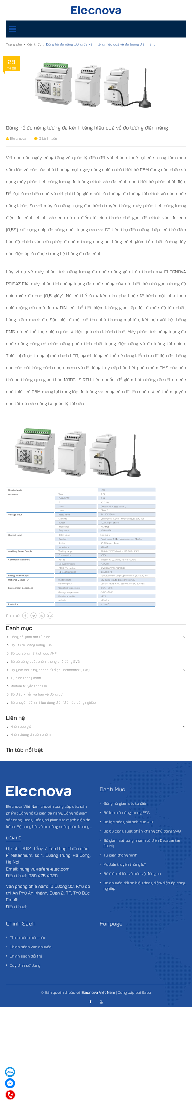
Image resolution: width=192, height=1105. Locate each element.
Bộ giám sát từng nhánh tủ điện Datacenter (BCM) (50, 670)
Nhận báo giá (20, 726)
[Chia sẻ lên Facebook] (25, 615)
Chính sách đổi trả (26, 956)
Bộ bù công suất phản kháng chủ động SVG (45, 662)
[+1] (50, 615)
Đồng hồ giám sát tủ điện (30, 637)
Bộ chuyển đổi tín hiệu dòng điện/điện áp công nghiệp (53, 702)
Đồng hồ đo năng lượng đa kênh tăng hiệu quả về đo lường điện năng (87, 127)
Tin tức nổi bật (24, 749)
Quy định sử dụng (25, 965)
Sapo (146, 992)
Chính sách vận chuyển (31, 946)
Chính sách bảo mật (28, 937)
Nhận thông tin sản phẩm (30, 734)
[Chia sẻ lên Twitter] (33, 615)
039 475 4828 (43, 875)
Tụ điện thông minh (25, 678)
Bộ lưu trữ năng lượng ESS (31, 645)
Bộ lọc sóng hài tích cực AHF (33, 653)
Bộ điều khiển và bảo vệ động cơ (36, 694)
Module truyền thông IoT (29, 686)
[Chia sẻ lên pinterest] (42, 615)
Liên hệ (13, 838)
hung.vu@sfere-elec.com (45, 869)
